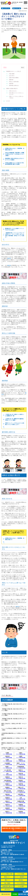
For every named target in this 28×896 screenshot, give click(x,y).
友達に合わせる (12, 90)
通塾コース (7, 880)
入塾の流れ (20, 880)
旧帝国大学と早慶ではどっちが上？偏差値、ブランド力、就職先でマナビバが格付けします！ (13, 748)
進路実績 (11, 83)
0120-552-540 (6, 894)
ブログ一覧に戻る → (6, 695)
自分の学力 (11, 75)
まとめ (8, 101)
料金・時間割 (7, 883)
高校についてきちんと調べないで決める (16, 97)
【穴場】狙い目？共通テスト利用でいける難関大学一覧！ (14, 415)
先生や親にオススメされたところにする (16, 93)
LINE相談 (14, 894)
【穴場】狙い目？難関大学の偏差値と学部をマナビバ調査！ (14, 419)
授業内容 (11, 79)
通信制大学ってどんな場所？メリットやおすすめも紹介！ (14, 229)
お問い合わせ (7, 889)
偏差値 (9, 258)
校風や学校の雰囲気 (14, 77)
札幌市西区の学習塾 (14, 842)
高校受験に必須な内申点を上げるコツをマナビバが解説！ (14, 159)
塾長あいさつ (7, 876)
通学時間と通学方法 (14, 85)
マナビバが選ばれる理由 (7, 873)
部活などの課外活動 (14, 81)
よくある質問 (21, 886)
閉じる (22, 67)
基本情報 (10, 754)
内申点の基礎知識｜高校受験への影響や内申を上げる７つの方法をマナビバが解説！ (14, 154)
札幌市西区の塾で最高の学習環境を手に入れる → (14, 829)
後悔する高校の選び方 (12, 88)
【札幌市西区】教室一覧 (7, 886)
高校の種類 (11, 73)
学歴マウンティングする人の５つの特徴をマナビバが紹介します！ (14, 423)
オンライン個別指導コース (21, 876)
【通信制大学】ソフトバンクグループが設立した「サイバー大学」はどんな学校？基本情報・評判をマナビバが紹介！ (14, 235)
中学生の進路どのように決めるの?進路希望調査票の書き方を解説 (14, 163)
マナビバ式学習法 (21, 883)
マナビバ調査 (5, 754)
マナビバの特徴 (20, 873)
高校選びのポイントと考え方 (13, 71)
